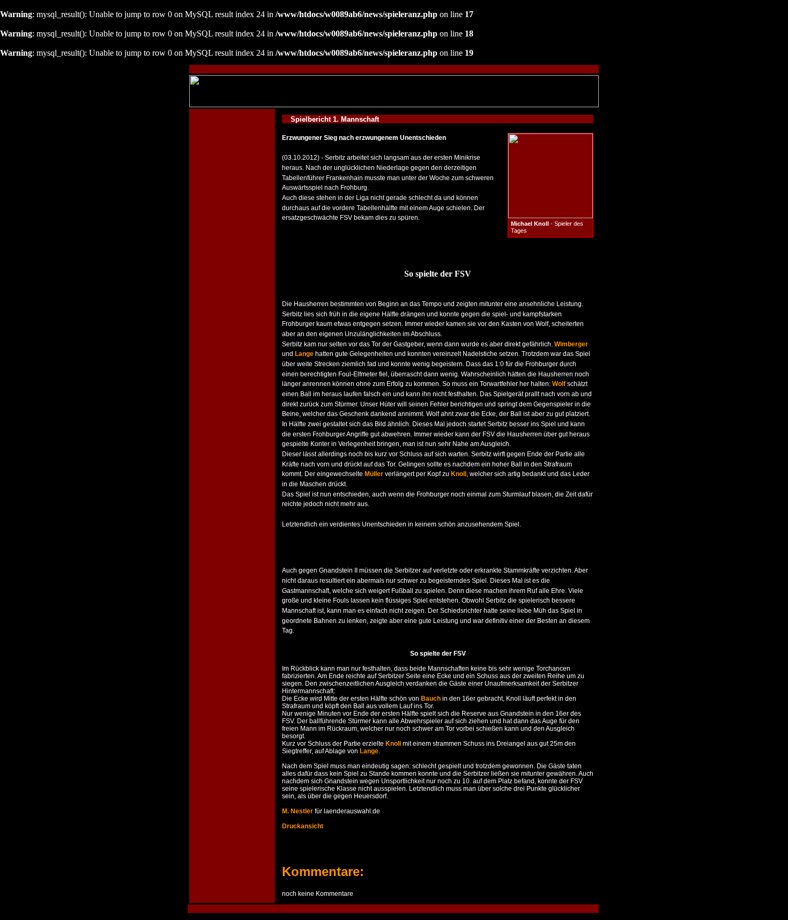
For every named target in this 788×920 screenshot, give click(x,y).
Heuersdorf (370, 796)
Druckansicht (302, 826)
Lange (304, 354)
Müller (374, 474)
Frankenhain (344, 178)
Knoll (458, 474)
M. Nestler (297, 811)
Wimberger (571, 344)
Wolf (559, 384)
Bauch (431, 698)
